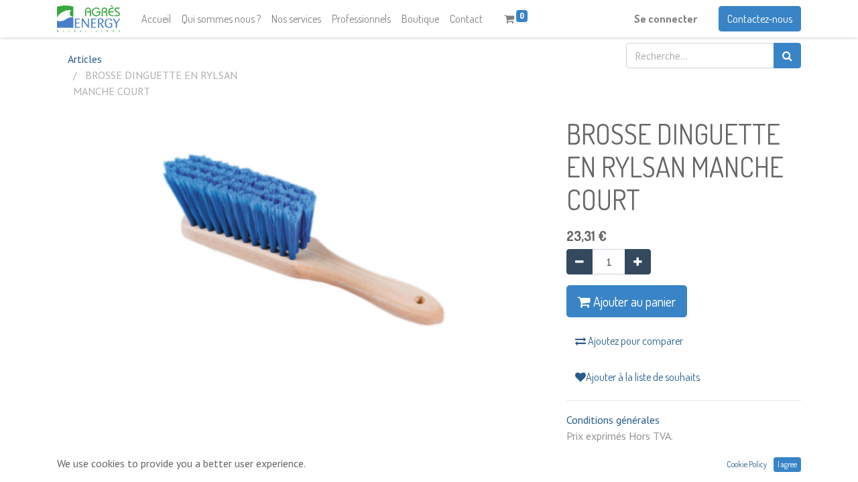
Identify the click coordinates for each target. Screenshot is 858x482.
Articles (85, 59)
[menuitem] (156, 18)
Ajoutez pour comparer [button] (634, 340)
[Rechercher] (787, 55)
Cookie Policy (747, 464)
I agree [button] (787, 464)
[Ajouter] (638, 261)
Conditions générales (613, 419)
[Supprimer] (579, 261)
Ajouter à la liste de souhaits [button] (643, 377)
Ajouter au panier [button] (633, 301)
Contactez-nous (759, 18)
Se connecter (665, 18)
